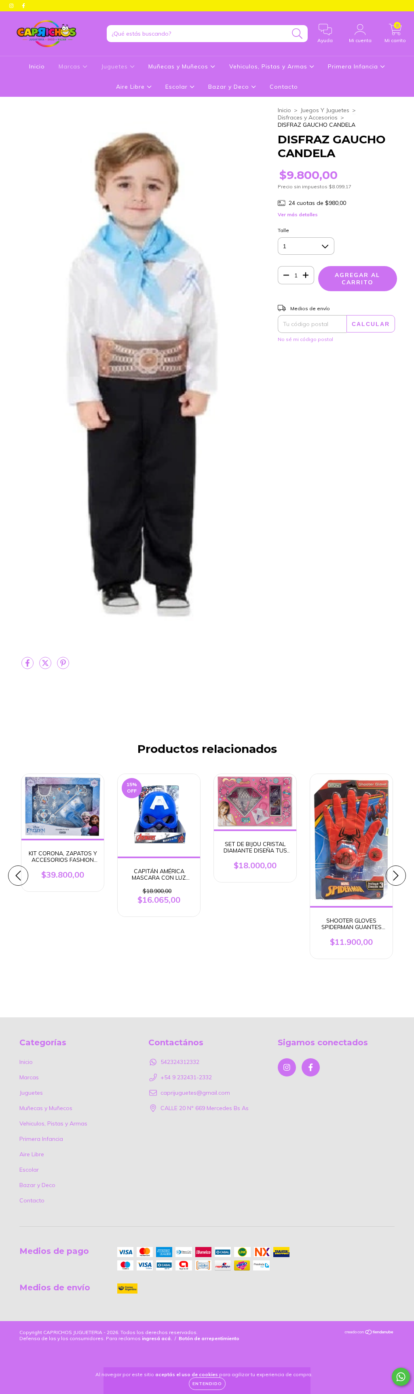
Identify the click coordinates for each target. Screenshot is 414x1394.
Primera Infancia (354, 66)
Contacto (284, 86)
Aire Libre (131, 86)
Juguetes (115, 66)
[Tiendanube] (369, 1333)
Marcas (70, 66)
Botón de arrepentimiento (209, 1338)
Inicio (37, 66)
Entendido (207, 1383)
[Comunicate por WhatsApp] (401, 1377)
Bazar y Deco (229, 86)
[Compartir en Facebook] (28, 666)
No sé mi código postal (305, 339)
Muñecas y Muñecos (179, 66)
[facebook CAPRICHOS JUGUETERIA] (23, 5)
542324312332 (180, 1062)
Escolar (177, 86)
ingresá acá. (157, 1338)
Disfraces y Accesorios (308, 117)
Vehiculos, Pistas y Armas (269, 66)
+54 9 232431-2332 (186, 1077)
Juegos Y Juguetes (324, 110)
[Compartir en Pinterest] (63, 666)
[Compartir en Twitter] (46, 666)
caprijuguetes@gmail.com (195, 1092)
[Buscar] (297, 33)
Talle (283, 230)
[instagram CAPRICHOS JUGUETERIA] (12, 5)
